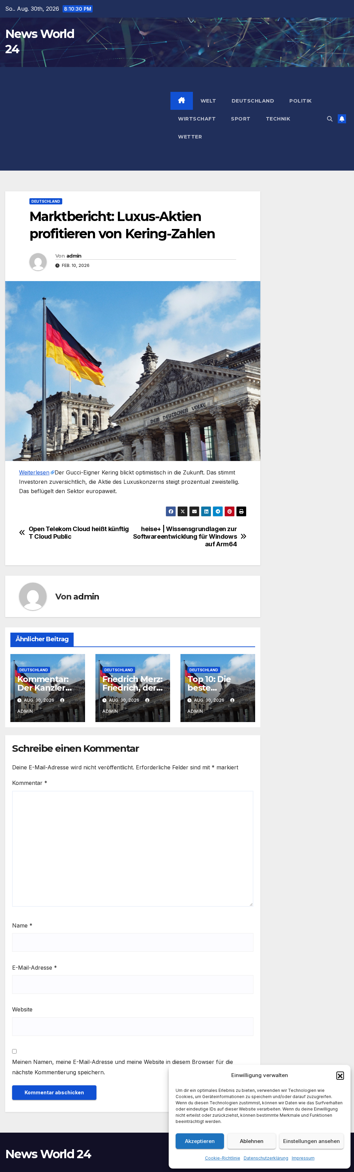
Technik (278, 119)
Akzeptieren (200, 1141)
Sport (241, 119)
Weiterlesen (34, 472)
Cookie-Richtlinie (222, 1158)
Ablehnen (251, 1141)
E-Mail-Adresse (34, 967)
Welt (208, 101)
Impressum (303, 1158)
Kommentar (29, 782)
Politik (300, 101)
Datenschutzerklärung (266, 1158)
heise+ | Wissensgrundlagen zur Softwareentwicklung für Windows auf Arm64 (185, 536)
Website (22, 1009)
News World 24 (48, 1154)
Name (22, 925)
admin (74, 256)
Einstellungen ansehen (311, 1141)
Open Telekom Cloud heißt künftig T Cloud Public (79, 532)
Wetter (190, 137)
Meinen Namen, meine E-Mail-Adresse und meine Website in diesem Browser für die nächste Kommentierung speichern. (122, 1067)
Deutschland (253, 101)
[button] (340, 1075)
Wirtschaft (197, 119)
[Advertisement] (87, 118)
